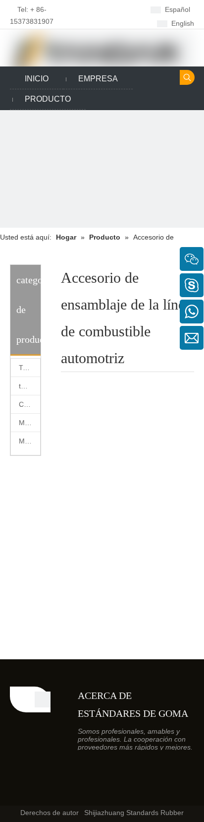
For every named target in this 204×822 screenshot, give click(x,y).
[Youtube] (118, 22)
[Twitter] (103, 22)
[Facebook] (103, 9)
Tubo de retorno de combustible (29, 368)
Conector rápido (29, 404)
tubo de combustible (29, 386)
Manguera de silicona (29, 423)
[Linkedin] (118, 9)
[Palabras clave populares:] (187, 77)
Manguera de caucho (29, 441)
